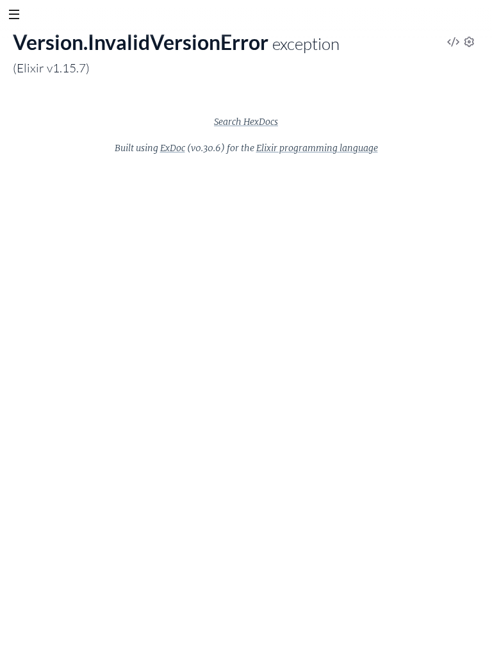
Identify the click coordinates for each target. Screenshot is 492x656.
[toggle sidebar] (14, 16)
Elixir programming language (317, 148)
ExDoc (172, 148)
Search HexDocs (246, 122)
